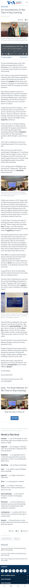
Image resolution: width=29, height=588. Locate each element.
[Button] (20, 20)
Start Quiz (15, 418)
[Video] (11, 586)
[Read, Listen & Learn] (4, 586)
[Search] (24, 586)
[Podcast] (21, 570)
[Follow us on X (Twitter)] (6, 570)
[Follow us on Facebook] (2, 570)
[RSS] (17, 570)
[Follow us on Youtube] (10, 570)
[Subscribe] (24, 570)
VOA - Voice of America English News (14, 48)
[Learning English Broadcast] (18, 586)
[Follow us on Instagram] (13, 570)
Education (4, 7)
